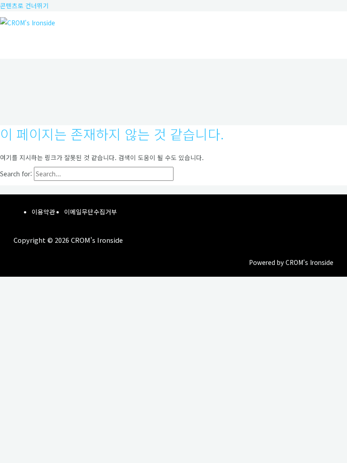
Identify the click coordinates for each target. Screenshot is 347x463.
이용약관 (43, 211)
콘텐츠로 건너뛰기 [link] (24, 5)
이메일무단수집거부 (90, 211)
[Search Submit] (194, 174)
